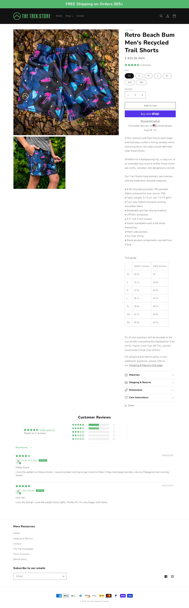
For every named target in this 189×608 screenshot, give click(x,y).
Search (16, 533)
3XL (142, 82)
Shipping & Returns (23, 538)
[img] (23, 456)
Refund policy (20, 559)
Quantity (128, 89)
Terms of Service (21, 554)
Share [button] (131, 405)
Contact (17, 543)
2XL (130, 82)
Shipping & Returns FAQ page (146, 365)
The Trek (90, 601)
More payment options (150, 121)
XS (129, 75)
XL (167, 75)
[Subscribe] (63, 576)
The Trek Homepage (23, 549)
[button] (69, 16)
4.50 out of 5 (47, 430)
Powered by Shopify (101, 601)
